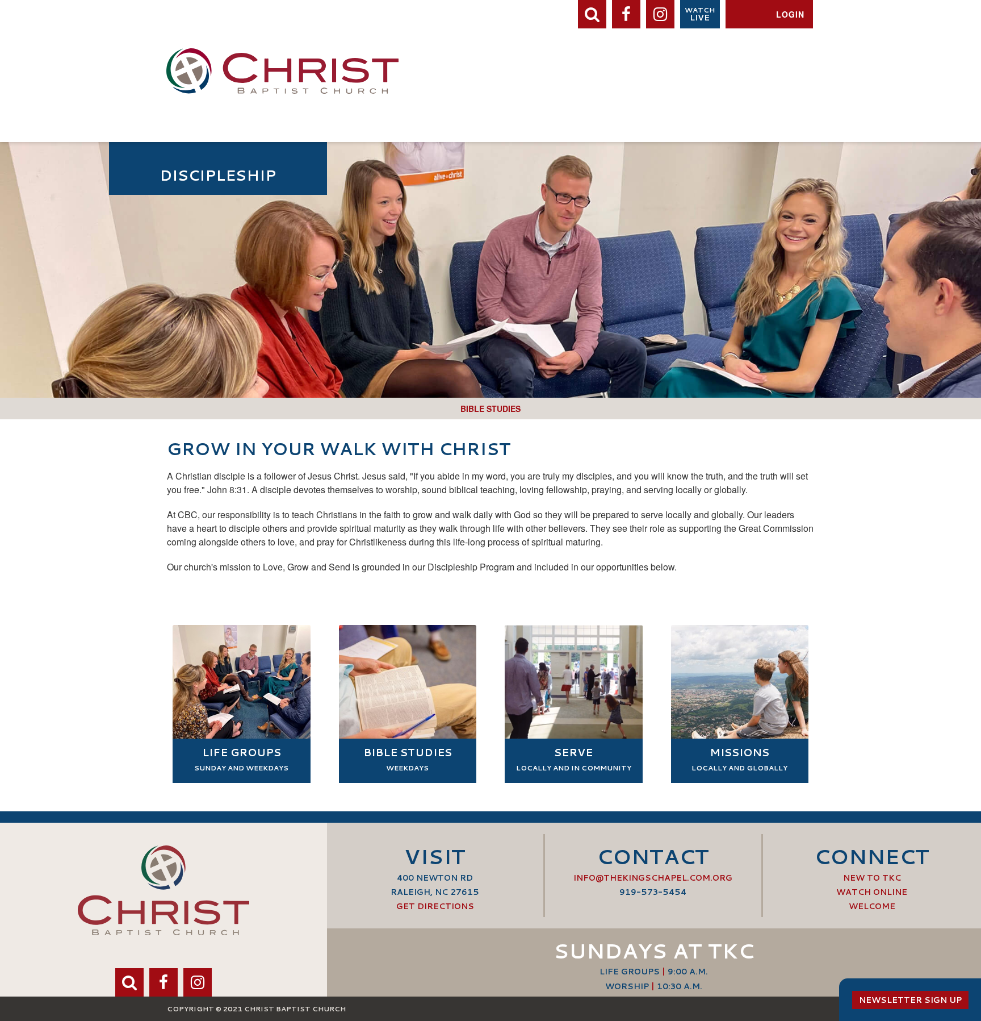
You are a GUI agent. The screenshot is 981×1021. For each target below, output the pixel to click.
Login (790, 14)
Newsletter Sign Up (910, 1000)
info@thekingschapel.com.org (652, 878)
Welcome (872, 906)
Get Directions (435, 906)
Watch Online (871, 892)
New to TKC (872, 878)
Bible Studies (490, 408)
